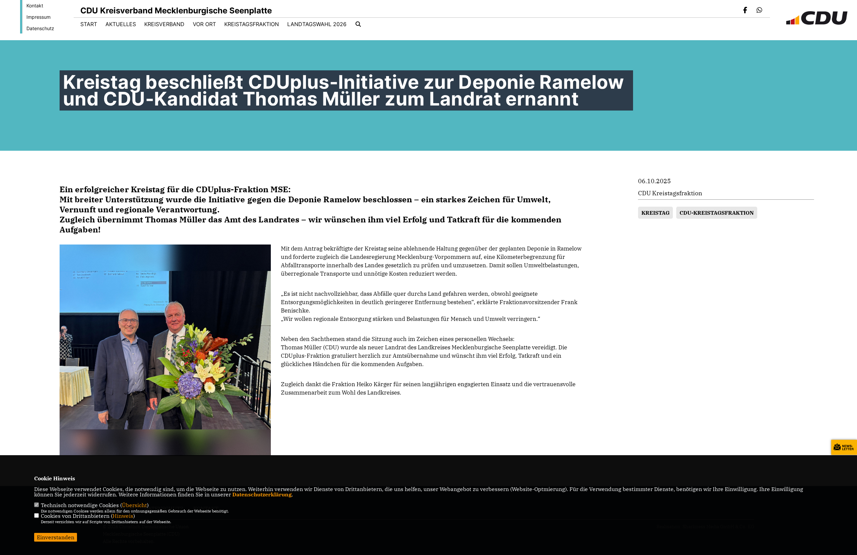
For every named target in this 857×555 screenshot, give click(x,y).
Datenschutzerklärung (262, 494)
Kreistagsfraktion (251, 24)
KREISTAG (655, 212)
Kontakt (34, 5)
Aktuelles (120, 24)
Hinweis (122, 515)
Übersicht (134, 505)
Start (88, 24)
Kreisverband (164, 24)
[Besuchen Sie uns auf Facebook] (746, 11)
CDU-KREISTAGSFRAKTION (717, 212)
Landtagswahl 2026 (316, 24)
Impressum (38, 17)
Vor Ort (204, 24)
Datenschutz (40, 28)
